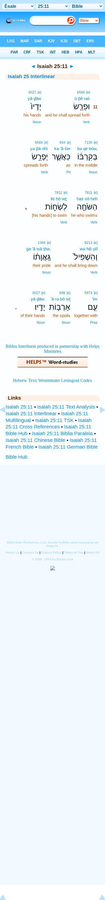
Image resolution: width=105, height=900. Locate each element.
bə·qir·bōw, (87, 148)
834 (63, 142)
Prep (93, 323)
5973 (88, 293)
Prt (68, 172)
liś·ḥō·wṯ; (59, 198)
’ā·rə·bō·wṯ (60, 299)
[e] (88, 92)
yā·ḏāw (34, 98)
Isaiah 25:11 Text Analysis (66, 407)
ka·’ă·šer (62, 148)
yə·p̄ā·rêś (39, 148)
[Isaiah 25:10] (7, 422)
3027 (32, 92)
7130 (88, 142)
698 (62, 293)
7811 (88, 193)
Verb (86, 122)
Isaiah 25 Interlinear (31, 76)
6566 (81, 92)
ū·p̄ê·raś (82, 98)
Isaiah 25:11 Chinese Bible (35, 440)
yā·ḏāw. (38, 299)
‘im (94, 299)
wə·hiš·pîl (88, 248)
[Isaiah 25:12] (98, 422)
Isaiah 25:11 (19, 407)
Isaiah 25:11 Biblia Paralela (62, 433)
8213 (88, 243)
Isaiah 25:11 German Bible (68, 447)
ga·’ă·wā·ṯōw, (38, 248)
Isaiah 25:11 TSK (54, 420)
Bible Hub (16, 457)
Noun (37, 122)
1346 (42, 243)
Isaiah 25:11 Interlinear (31, 413)
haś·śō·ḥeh (87, 198)
